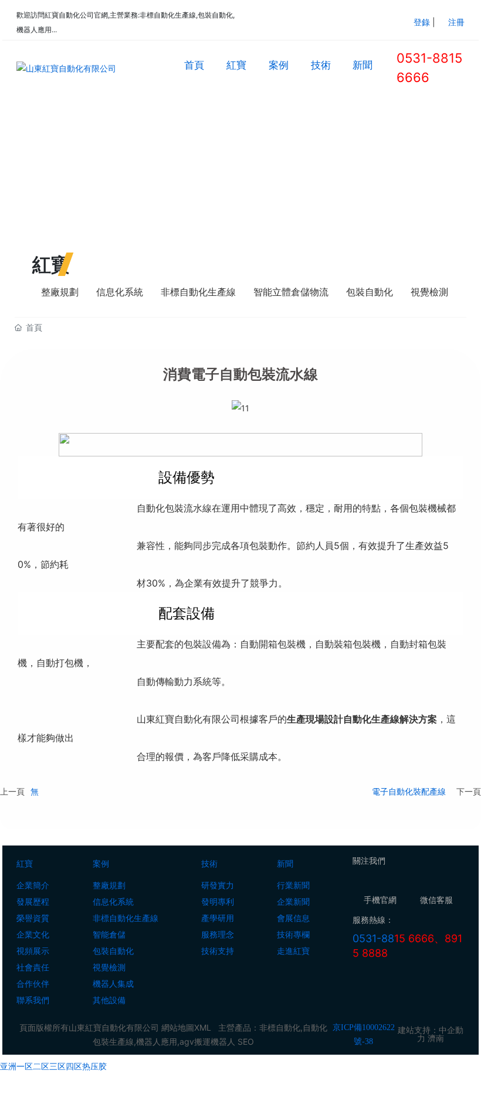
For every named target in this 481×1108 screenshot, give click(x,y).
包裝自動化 (369, 292)
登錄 (423, 22)
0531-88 (373, 938)
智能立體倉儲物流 (290, 292)
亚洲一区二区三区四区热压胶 (53, 1066)
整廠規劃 (60, 292)
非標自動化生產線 (198, 292)
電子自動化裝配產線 (409, 791)
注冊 (456, 22)
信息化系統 (119, 292)
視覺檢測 (429, 292)
